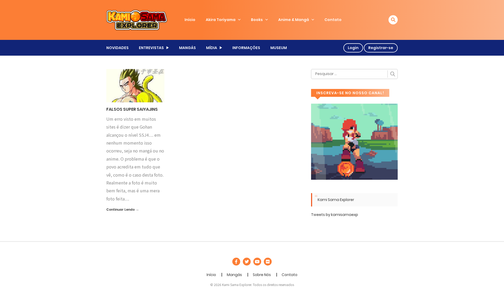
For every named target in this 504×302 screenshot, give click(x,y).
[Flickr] (268, 262)
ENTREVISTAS (151, 47)
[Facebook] (236, 262)
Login (353, 47)
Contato (333, 19)
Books (257, 19)
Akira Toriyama (220, 19)
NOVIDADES (117, 47)
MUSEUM (278, 47)
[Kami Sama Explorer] (136, 19)
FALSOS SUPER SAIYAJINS (132, 109)
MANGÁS (187, 47)
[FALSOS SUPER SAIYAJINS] (135, 85)
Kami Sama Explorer (336, 199)
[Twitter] (247, 262)
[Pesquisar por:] (354, 74)
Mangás (234, 274)
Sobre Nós (262, 274)
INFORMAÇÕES (246, 47)
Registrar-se (380, 47)
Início (190, 19)
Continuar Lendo (120, 209)
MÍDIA (211, 47)
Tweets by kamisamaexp (334, 214)
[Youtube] (257, 262)
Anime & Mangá (293, 19)
